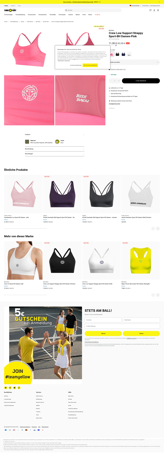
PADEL (19, 5)
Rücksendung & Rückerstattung (75, 411)
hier (74, 59)
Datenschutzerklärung (25, 426)
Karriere (38, 408)
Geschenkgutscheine (155, 5)
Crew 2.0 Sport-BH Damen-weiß (13, 284)
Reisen (90, 14)
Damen (22, 21)
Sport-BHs (38, 21)
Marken (78, 14)
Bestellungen (39, 399)
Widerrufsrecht (45, 426)
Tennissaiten (62, 14)
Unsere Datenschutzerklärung (91, 342)
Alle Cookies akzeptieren (90, 65)
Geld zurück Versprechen (10, 402)
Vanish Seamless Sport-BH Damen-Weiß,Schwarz (136, 217)
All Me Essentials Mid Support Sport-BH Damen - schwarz (99, 217)
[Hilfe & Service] (150, 10)
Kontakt (70, 399)
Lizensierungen (7, 399)
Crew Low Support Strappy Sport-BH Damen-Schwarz (59, 284)
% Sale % (97, 14)
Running (13, 5)
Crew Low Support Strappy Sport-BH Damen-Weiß (97, 284)
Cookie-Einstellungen (9, 405)
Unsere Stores (145, 5)
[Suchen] (66, 10)
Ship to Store (39, 418)
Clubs (37, 414)
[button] (153, 228)
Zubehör (70, 14)
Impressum (34, 426)
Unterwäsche (30, 21)
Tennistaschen (42, 14)
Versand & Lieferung (72, 408)
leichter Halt (46, 21)
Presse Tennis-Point (72, 418)
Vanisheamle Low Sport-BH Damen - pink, (16, 217)
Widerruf (6, 396)
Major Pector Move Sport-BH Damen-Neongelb (135, 284)
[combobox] (93, 10)
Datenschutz (61, 60)
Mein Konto (70, 396)
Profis (84, 14)
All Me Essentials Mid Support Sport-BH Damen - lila (58, 217)
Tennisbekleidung (20, 14)
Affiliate (38, 405)
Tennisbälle (52, 14)
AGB (39, 426)
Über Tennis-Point (72, 402)
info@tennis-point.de (131, 338)
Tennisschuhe (32, 14)
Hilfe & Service (39, 396)
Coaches (38, 411)
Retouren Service (40, 402)
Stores (69, 405)
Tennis (6, 5)
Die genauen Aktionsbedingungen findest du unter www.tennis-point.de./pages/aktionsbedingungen (28, 449)
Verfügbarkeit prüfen (114, 103)
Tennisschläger (8, 14)
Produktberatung (72, 414)
